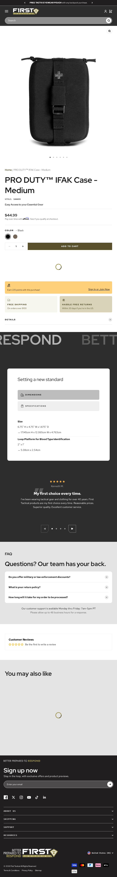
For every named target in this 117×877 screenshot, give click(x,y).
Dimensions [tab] (33, 394)
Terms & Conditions (11, 870)
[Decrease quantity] (9, 246)
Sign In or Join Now (99, 289)
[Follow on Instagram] (21, 797)
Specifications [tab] (35, 406)
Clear (102, 20)
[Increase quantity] (22, 246)
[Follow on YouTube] (29, 797)
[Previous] (24, 2)
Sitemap (38, 870)
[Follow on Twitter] (13, 797)
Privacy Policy (27, 870)
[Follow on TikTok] (37, 797)
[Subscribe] (110, 784)
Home (8, 169)
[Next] (92, 2)
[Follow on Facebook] (6, 797)
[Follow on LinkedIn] (45, 797)
